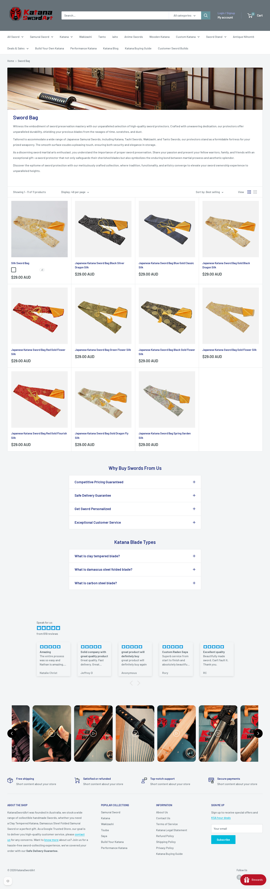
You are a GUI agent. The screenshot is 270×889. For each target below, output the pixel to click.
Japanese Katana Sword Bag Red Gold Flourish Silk (39, 435)
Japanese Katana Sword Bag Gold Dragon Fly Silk (101, 435)
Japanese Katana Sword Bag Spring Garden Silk (165, 435)
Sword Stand (214, 36)
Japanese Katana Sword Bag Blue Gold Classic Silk (166, 265)
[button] (132, 682)
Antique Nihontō (243, 36)
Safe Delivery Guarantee (93, 495)
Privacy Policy (165, 848)
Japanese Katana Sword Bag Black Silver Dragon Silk (99, 265)
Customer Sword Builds (173, 48)
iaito (115, 36)
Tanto (102, 36)
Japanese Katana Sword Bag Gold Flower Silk (229, 349)
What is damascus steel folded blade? (103, 569)
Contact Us (163, 818)
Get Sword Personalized (93, 509)
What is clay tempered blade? (97, 556)
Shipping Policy (166, 841)
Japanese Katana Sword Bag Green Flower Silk (103, 349)
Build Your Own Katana (49, 48)
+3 (42, 270)
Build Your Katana (112, 841)
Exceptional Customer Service (98, 522)
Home (10, 60)
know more (51, 839)
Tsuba (105, 830)
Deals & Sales (16, 48)
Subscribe (223, 839)
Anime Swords (133, 36)
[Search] (205, 15)
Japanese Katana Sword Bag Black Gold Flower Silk (167, 352)
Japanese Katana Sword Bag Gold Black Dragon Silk (226, 265)
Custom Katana (186, 36)
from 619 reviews (47, 633)
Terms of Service (167, 824)
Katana (64, 36)
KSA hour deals (221, 817)
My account (225, 17)
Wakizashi (85, 36)
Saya (104, 836)
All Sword (13, 36)
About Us (162, 812)
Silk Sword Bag (20, 263)
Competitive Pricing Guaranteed (99, 482)
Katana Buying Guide (138, 48)
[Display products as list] (255, 192)
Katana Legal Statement (171, 830)
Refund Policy (165, 836)
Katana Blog (110, 48)
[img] (137, 628)
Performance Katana (83, 48)
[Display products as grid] (249, 192)
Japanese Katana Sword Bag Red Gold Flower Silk (38, 352)
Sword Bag (24, 60)
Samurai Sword (39, 36)
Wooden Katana (159, 36)
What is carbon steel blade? (96, 583)
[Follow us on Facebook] (239, 877)
